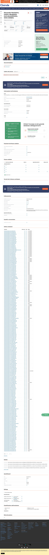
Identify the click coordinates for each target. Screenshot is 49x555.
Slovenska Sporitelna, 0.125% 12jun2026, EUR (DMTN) (11, 297)
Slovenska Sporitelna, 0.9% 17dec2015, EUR (10, 397)
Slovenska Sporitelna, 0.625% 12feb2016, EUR (10, 383)
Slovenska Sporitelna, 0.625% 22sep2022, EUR (10, 321)
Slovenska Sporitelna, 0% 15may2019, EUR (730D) (11, 327)
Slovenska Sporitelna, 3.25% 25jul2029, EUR (10, 240)
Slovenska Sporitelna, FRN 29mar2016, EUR (10, 450)
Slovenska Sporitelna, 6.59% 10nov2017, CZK (10, 324)
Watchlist (15, 525)
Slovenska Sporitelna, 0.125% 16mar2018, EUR (10, 347)
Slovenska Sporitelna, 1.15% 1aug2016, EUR (10, 404)
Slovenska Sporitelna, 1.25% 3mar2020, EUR (10, 365)
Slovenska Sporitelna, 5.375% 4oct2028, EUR (10, 259)
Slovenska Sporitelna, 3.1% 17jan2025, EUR (10, 405)
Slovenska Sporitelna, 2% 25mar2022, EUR (10, 379)
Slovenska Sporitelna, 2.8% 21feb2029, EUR (10, 382)
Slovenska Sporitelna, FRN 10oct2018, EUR (10, 424)
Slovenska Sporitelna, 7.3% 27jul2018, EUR (10, 323)
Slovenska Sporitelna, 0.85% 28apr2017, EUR (10, 378)
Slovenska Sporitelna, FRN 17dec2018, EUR (10, 387)
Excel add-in (34, 8)
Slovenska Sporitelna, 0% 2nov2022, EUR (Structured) (11, 408)
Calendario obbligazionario (9, 529)
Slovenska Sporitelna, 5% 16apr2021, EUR (9, 448)
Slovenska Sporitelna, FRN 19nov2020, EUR (10, 343)
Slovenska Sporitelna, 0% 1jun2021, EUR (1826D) (10, 342)
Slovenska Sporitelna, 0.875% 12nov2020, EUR (10, 368)
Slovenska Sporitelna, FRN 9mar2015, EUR (10, 445)
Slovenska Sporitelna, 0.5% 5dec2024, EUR (10, 301)
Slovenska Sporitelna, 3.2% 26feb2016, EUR (10, 425)
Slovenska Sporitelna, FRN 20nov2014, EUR (10, 447)
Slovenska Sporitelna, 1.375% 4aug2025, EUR (10, 358)
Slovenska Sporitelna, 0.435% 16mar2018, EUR (10, 363)
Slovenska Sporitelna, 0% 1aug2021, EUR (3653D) (10, 426)
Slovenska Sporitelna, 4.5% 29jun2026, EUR (10, 257)
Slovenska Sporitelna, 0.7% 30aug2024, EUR (10, 307)
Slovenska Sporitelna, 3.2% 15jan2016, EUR (10, 427)
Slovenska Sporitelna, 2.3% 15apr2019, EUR (10, 400)
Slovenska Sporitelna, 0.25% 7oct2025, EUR (10, 284)
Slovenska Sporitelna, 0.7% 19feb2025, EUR (10, 299)
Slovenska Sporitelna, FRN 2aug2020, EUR (9, 440)
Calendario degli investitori (9, 538)
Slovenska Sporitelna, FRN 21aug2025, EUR (10, 286)
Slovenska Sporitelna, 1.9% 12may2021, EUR (10, 377)
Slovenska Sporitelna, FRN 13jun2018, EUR (10, 429)
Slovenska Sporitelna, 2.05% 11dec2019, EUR (10, 388)
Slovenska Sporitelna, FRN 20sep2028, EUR (10, 304)
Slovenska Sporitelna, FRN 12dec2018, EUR (10, 421)
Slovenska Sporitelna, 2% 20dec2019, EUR (9, 386)
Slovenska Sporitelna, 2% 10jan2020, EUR (9, 396)
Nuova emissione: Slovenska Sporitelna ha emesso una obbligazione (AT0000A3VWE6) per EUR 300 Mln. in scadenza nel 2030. (25, 462)
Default (8, 530)
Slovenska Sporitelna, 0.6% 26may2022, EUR (10, 326)
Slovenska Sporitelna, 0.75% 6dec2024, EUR (10, 300)
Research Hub (30, 525)
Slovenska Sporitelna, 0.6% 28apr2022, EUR (10, 328)
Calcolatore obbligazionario (44, 524)
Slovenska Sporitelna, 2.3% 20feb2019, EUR (10, 402)
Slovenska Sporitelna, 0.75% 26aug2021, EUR (10, 339)
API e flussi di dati (16, 531)
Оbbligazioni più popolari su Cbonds (3, 538)
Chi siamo (42, 8)
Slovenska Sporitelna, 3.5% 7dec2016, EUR (10, 422)
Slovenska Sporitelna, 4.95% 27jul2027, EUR (10, 449)
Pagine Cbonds (2, 533)
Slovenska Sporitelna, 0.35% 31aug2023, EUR (10, 285)
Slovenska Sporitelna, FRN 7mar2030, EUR (10, 254)
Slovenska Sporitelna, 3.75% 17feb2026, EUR (10, 263)
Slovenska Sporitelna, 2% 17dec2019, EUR (9, 398)
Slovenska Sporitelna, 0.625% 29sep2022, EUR (10, 320)
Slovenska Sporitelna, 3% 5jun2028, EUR (9, 399)
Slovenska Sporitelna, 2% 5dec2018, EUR (9, 407)
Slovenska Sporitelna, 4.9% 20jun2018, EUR (10, 428)
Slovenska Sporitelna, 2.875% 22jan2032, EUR (10, 234)
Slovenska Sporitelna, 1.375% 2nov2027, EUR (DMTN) (11, 318)
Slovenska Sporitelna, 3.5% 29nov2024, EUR (10, 266)
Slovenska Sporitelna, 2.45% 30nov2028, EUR (10, 302)
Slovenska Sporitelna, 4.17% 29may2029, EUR (10, 241)
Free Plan (42, 49)
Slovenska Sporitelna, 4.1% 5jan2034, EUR (9, 256)
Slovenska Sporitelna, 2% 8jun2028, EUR (9, 279)
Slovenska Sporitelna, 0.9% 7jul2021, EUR (9, 341)
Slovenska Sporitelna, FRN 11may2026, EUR (10, 267)
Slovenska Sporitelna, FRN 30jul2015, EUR (9, 441)
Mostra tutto (5, 455)
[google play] (28, 545)
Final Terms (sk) (7, 66)
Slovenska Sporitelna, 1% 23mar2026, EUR (10, 346)
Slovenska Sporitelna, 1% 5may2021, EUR (9, 344)
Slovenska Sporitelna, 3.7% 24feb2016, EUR (10, 418)
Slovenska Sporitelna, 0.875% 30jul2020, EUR (10, 360)
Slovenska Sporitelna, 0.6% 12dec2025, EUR (10, 296)
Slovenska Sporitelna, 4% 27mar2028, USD (10, 245)
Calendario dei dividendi (9, 525)
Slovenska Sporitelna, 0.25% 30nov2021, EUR (10, 336)
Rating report (15, 497)
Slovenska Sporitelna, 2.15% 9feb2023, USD (10, 316)
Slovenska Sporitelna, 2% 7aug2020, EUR (9, 384)
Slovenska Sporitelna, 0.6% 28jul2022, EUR (10, 322)
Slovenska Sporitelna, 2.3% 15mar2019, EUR (10, 401)
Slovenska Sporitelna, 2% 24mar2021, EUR (10, 380)
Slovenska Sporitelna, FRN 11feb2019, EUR (10, 366)
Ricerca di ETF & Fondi (24, 531)
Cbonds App (16, 528)
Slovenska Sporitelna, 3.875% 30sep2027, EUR (10, 261)
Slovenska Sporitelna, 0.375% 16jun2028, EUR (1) (10, 277)
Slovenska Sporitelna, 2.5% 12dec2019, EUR (10, 406)
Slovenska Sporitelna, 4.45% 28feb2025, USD (10, 262)
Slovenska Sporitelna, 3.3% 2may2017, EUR (10, 417)
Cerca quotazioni (2, 528)
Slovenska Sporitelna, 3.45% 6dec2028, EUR (10, 243)
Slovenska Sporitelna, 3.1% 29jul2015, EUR (10, 442)
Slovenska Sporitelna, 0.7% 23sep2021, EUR (10, 338)
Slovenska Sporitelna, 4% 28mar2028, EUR (10, 246)
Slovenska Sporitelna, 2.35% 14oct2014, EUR (10, 438)
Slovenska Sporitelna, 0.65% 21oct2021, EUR (10, 337)
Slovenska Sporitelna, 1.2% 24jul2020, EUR (10, 361)
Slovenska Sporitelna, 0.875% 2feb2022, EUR (10, 367)
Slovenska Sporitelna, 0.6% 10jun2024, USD (10, 282)
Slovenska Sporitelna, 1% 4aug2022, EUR (9, 359)
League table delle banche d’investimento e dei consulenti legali (3, 532)
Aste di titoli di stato (10, 534)
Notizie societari (6, 469)
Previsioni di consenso (24, 527)
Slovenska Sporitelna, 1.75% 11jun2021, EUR (10, 376)
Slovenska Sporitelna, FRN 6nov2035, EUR (9, 235)
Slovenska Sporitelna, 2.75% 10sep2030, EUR (10, 239)
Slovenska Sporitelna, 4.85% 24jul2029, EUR (10, 238)
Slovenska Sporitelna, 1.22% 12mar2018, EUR (10, 381)
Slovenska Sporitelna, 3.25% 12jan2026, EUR (10, 265)
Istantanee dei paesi (24, 525)
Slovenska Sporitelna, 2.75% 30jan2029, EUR (10, 247)
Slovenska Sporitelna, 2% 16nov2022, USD (10, 317)
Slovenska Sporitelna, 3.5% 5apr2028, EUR (9, 275)
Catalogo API (16, 532)
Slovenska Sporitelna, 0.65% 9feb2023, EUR (10, 315)
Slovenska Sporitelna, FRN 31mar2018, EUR (10, 364)
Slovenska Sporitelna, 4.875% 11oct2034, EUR (10, 276)
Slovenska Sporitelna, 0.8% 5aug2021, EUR (10, 340)
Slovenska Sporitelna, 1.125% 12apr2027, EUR (10, 281)
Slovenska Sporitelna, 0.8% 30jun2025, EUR (10, 288)
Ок (2, 553)
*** (23, 22)
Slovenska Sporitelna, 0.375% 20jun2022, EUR (10, 325)
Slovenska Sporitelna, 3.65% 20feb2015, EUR (10, 419)
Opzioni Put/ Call (9, 533)
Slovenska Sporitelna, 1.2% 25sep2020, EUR (10, 356)
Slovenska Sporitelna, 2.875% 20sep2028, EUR (10, 305)
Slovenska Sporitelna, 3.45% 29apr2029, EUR (10, 242)
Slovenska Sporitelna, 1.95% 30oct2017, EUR (10, 409)
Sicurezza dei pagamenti (37, 525)
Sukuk (1, 536)
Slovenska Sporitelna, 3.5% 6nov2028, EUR (10, 236)
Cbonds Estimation (2, 529)
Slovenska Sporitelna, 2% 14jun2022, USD (9, 295)
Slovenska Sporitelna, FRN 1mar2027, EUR (10, 283)
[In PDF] (28, 13)
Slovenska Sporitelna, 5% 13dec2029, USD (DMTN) (11, 278)
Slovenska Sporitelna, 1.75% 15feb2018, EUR (10, 403)
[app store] (21, 545)
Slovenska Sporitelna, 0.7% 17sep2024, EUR (10, 306)
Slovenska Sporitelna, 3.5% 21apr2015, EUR (10, 444)
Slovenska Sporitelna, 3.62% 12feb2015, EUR (10, 446)
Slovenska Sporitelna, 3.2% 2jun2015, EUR (9, 430)
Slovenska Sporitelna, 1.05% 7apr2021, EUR (10, 345)
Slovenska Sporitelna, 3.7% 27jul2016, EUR (10, 420)
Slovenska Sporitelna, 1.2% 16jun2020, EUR (10, 362)
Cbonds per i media (30, 527)
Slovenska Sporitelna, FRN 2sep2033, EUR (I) (10, 260)
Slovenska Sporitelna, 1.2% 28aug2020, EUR (10, 357)
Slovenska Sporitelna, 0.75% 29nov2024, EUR (10, 303)
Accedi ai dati (44, 54)
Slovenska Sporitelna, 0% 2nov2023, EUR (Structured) (11, 423)
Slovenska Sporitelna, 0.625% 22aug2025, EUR (10, 308)
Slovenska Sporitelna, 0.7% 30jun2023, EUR (10, 287)
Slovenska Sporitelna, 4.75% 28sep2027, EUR (10, 258)
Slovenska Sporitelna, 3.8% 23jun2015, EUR (10, 443)
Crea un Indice (23, 526)
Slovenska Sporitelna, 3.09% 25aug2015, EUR (10, 439)
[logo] (4, 5)
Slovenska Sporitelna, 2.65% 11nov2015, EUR (10, 437)
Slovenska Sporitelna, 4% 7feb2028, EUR (9, 244)
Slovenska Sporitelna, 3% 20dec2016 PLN (9, 385)
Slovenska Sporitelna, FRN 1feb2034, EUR (9, 255)
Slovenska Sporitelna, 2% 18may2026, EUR (10, 280)
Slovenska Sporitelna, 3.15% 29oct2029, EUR (10, 237)
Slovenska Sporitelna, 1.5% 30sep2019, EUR (10, 369)
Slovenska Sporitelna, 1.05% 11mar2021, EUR (10, 348)
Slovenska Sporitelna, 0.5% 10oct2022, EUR (10, 319)
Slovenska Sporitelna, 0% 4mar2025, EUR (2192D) (11, 298)
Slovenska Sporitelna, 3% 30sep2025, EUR (9, 264)
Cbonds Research (30, 526)
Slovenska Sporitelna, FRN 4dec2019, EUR (9, 389)
